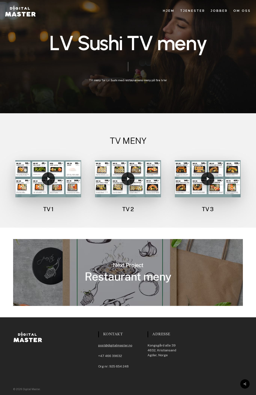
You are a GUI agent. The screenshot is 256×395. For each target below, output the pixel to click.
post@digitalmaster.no (115, 345)
